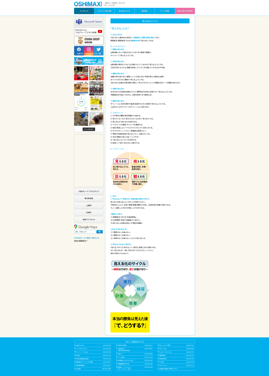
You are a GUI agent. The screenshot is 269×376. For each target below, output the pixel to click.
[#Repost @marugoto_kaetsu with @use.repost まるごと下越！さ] (96, 73)
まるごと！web (162, 348)
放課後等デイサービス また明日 (84, 362)
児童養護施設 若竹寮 (123, 364)
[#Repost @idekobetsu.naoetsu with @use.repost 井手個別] (81, 103)
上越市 (88, 205)
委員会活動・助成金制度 (185, 11)
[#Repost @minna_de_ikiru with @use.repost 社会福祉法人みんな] (81, 88)
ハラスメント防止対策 (104, 11)
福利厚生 (145, 11)
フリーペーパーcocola (82, 352)
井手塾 (78, 355)
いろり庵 (161, 362)
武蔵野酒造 (162, 355)
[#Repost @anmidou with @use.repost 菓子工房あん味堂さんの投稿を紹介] (96, 119)
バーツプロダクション (81, 348)
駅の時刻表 (89, 198)
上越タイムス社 (80, 345)
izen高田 (78, 369)
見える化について (124, 11)
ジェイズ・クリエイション (165, 352)
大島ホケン (120, 354)
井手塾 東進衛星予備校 (82, 359)
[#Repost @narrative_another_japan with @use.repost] (96, 103)
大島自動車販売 (80, 365)
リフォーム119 (163, 365)
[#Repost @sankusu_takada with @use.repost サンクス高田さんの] (96, 88)
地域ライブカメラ (89, 220)
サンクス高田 (120, 357)
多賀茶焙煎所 (163, 359)
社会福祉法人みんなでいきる (125, 360)
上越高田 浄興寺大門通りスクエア (168, 369)
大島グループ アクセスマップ (89, 191)
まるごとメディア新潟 (164, 345)
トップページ (84, 11)
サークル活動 (165, 11)
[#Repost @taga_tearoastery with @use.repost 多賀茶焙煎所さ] (81, 73)
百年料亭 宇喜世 (122, 345)
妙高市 (88, 213)
